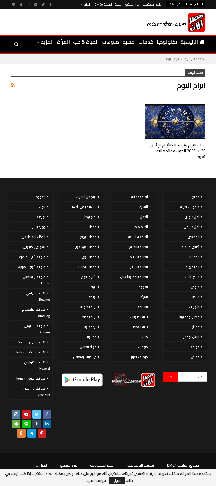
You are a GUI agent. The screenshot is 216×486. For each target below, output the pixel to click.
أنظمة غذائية (139, 197)
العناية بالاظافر (138, 247)
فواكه (195, 347)
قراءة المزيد (96, 480)
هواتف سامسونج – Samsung (34, 312)
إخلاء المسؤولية (153, 4)
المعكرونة (192, 267)
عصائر (195, 327)
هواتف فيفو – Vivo (31, 342)
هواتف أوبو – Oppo (31, 267)
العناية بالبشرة (139, 257)
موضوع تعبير (139, 357)
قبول (117, 480)
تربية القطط (140, 327)
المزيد (87, 4)
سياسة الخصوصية (140, 465)
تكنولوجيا (167, 42)
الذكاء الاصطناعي (33, 237)
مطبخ (128, 42)
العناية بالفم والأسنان (134, 277)
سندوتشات (192, 277)
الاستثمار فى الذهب (83, 207)
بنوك (93, 287)
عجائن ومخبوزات (188, 317)
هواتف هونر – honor (30, 378)
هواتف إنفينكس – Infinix (35, 280)
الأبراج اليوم (88, 277)
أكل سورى (191, 217)
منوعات (110, 42)
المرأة (63, 42)
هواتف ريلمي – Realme (36, 296)
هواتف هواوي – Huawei (36, 365)
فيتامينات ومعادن (84, 357)
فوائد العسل (88, 347)
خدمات (145, 42)
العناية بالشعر (139, 267)
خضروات (90, 337)
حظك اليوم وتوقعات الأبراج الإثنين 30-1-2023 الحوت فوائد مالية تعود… (177, 150)
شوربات (194, 307)
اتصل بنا (41, 465)
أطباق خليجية (190, 247)
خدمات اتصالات (86, 267)
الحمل (144, 217)
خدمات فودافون (85, 247)
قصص (195, 357)
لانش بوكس (190, 337)
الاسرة (143, 207)
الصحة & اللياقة (138, 237)
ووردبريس (38, 227)
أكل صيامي (191, 227)
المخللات (193, 257)
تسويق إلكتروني (34, 247)
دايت (145, 337)
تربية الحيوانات (139, 317)
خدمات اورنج (88, 237)
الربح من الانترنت (86, 197)
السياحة (143, 307)
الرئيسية (189, 42)
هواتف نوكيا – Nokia (30, 352)
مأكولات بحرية (189, 207)
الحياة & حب (86, 42)
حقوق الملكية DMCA (108, 4)
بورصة (92, 297)
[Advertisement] (70, 21)
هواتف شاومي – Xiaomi (35, 329)
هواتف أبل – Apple (32, 257)
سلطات (194, 297)
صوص (195, 287)
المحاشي (193, 237)
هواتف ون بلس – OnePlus (35, 391)
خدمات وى (89, 257)
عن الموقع (132, 4)
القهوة (143, 287)
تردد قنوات (89, 327)
